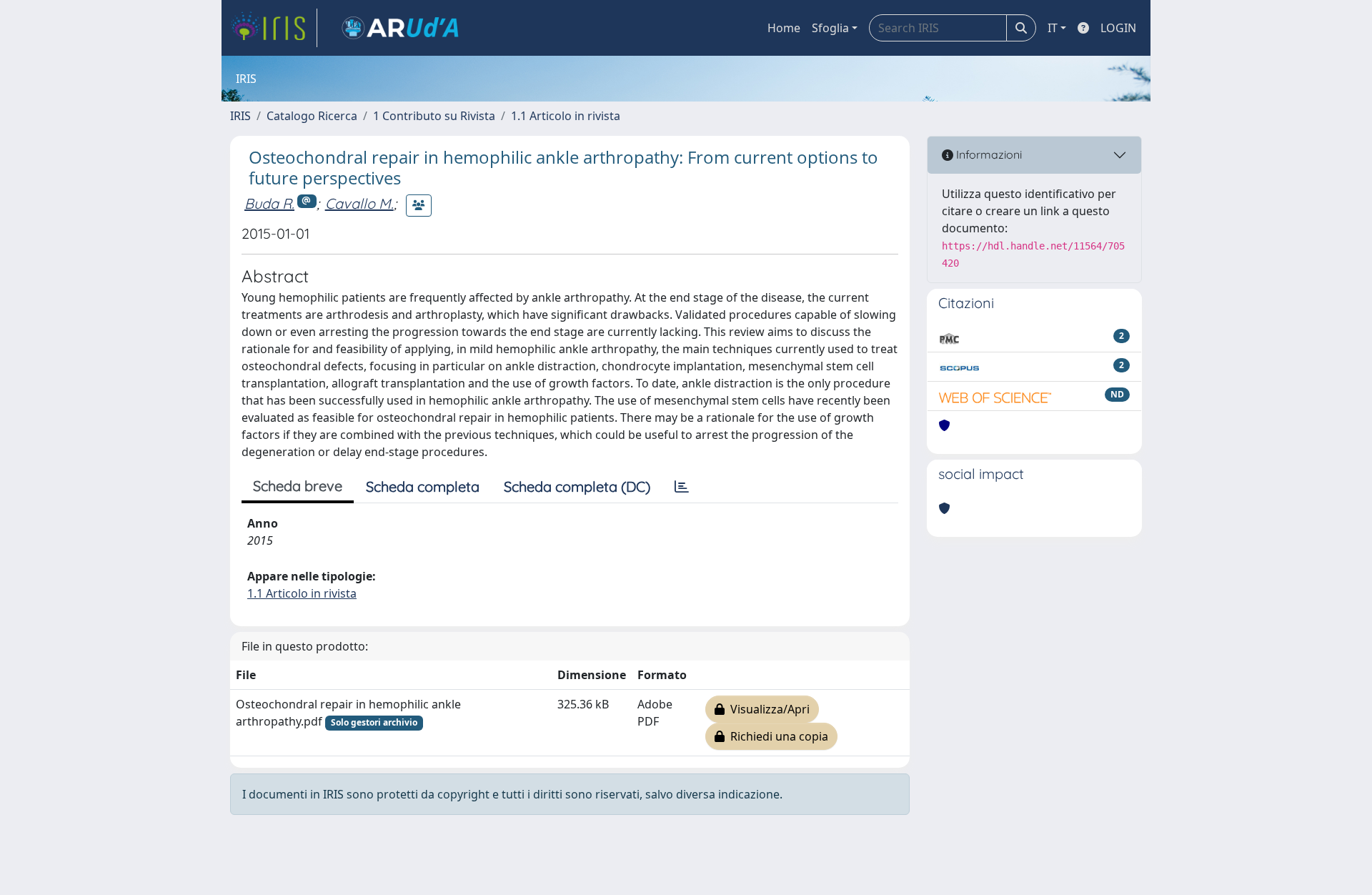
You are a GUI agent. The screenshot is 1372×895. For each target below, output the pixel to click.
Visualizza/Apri (767, 709)
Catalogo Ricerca (312, 116)
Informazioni (987, 154)
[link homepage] (273, 28)
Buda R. (269, 203)
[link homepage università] (400, 28)
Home (783, 28)
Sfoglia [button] (830, 28)
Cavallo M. (359, 203)
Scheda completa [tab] (422, 486)
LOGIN (1118, 28)
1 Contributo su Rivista (434, 116)
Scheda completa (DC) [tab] (577, 486)
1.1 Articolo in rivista (565, 116)
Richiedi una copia (776, 736)
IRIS (240, 116)
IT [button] (1053, 28)
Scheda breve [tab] (297, 486)
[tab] (681, 487)
